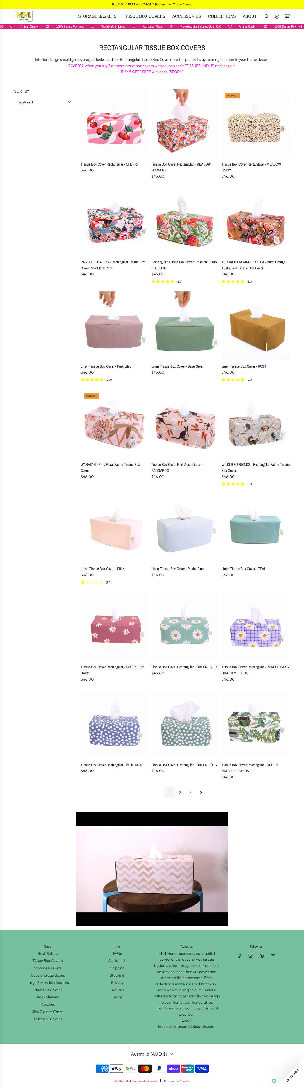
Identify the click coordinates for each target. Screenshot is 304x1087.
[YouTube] (273, 956)
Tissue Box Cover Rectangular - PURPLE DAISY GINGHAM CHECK (256, 670)
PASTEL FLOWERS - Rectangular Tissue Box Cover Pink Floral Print (113, 265)
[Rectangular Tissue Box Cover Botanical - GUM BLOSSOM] (185, 221)
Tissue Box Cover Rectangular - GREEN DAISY (184, 666)
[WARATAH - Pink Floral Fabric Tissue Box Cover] (115, 424)
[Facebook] (239, 956)
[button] (290, 1072)
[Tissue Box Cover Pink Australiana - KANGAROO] (185, 424)
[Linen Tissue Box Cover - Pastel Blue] (185, 528)
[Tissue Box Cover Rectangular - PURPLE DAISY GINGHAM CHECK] (256, 626)
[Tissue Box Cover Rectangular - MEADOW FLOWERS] (185, 123)
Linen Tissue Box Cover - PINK (102, 568)
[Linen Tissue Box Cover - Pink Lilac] (115, 325)
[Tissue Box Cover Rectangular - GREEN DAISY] (185, 626)
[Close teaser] (274, 1080)
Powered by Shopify (177, 1081)
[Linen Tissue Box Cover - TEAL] (256, 528)
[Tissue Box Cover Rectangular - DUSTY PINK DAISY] (115, 626)
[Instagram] (250, 956)
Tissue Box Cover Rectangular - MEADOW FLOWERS (181, 167)
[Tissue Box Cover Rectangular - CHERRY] (115, 123)
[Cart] (287, 16)
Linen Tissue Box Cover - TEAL (244, 568)
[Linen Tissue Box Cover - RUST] (256, 325)
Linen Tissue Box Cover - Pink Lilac (106, 366)
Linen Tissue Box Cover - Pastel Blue (177, 568)
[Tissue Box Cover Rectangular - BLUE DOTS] (115, 724)
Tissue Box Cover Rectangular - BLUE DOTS (112, 764)
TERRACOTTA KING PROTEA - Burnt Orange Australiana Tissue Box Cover (253, 265)
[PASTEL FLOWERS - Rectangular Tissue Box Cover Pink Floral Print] (115, 221)
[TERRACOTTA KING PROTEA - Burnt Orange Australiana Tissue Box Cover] (256, 221)
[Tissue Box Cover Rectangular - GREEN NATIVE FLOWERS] (256, 724)
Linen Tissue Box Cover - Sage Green (177, 366)
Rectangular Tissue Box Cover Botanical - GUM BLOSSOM (184, 265)
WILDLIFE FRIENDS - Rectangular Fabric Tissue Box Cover (256, 467)
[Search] (266, 16)
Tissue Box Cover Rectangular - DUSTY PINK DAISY (113, 670)
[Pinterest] (261, 956)
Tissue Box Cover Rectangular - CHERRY (110, 164)
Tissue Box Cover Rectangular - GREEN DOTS (184, 764)
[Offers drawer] (277, 16)
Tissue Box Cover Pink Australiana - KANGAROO (176, 467)
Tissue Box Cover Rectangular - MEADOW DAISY (251, 167)
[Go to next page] (201, 792)
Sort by (21, 91)
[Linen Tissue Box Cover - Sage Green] (185, 325)
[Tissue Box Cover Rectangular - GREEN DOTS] (185, 724)
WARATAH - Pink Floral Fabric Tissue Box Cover (110, 467)
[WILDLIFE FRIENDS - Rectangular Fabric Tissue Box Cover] (256, 424)
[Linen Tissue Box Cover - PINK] (115, 528)
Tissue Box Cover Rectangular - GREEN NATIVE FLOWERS (250, 768)
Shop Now (185, 4)
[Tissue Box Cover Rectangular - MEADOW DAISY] (256, 123)
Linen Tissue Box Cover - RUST (244, 366)
